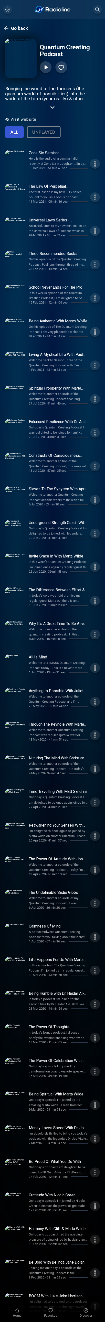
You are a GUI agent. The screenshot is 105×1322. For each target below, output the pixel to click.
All (14, 132)
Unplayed (43, 132)
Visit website (23, 119)
